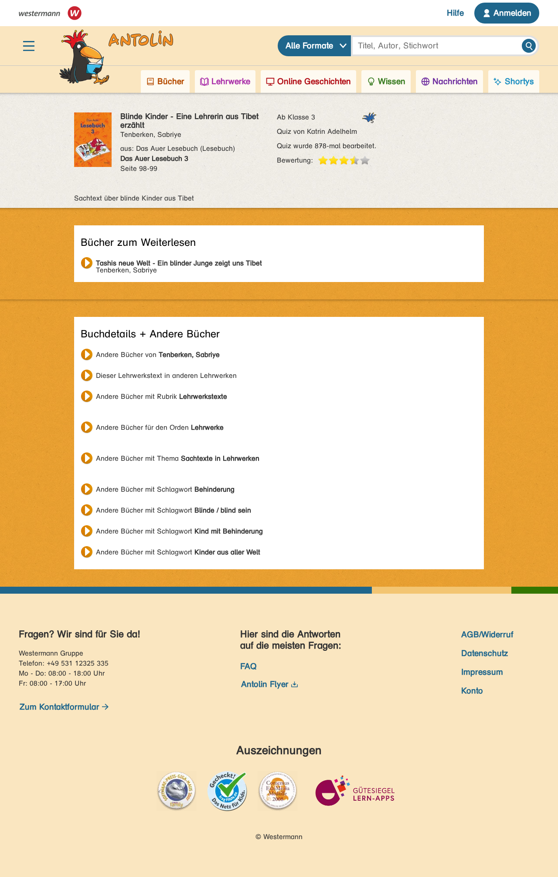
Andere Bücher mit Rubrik (161, 396)
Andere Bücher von (158, 354)
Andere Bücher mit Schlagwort (165, 489)
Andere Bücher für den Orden (160, 427)
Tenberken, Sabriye (179, 264)
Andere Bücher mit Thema (177, 458)
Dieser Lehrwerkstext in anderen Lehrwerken (166, 375)
